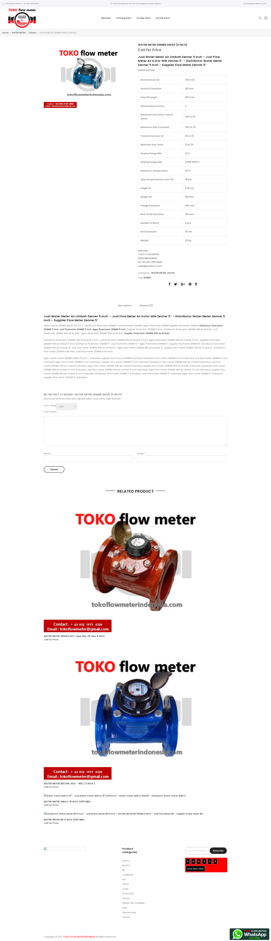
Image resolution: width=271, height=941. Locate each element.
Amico (125, 860)
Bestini (125, 865)
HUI (124, 879)
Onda (125, 888)
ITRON (125, 884)
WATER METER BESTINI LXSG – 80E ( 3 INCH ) (69, 783)
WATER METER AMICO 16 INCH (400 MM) (67, 801)
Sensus (126, 898)
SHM (124, 907)
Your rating (50, 405)
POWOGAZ (128, 893)
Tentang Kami (123, 18)
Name (48, 453)
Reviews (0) (146, 305)
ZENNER (147, 277)
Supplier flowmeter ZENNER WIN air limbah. (147, 333)
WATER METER (19, 32)
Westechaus (129, 912)
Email (141, 453)
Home (5, 32)
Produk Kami (143, 18)
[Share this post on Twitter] (175, 285)
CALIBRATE (127, 874)
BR (123, 870)
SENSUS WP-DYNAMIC (133, 903)
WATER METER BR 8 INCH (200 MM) (64, 819)
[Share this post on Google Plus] (183, 285)
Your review (51, 411)
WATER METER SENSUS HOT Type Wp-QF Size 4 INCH (74, 636)
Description (125, 305)
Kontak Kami (163, 18)
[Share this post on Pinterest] (190, 285)
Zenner (32, 32)
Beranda (105, 18)
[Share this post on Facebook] (169, 285)
